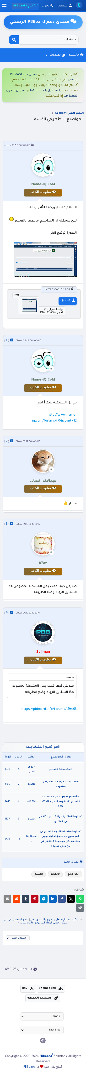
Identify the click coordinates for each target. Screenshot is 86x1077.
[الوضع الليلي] (79, 5)
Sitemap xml (47, 988)
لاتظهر (55, 874)
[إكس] (71, 899)
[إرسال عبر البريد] (7, 899)
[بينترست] (34, 899)
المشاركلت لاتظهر (60, 769)
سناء (31, 819)
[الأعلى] (43, 1040)
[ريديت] (16, 899)
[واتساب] (80, 899)
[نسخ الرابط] (80, 908)
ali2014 (31, 801)
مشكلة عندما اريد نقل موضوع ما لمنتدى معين (55, 919)
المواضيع (73, 874)
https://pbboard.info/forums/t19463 (49, 709)
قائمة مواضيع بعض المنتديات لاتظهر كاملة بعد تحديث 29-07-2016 (61, 802)
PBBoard (29, 1067)
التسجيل (62, 6)
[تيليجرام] (44, 899)
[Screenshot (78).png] (28, 311)
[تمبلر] (25, 899)
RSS (24, 988)
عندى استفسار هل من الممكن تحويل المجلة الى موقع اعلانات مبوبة (36, 921)
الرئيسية (74, 55)
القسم (38, 874)
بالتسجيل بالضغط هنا (45, 90)
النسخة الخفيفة (39, 998)
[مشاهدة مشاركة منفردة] (12, 340)
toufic (31, 784)
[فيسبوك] (62, 899)
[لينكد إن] (53, 899)
